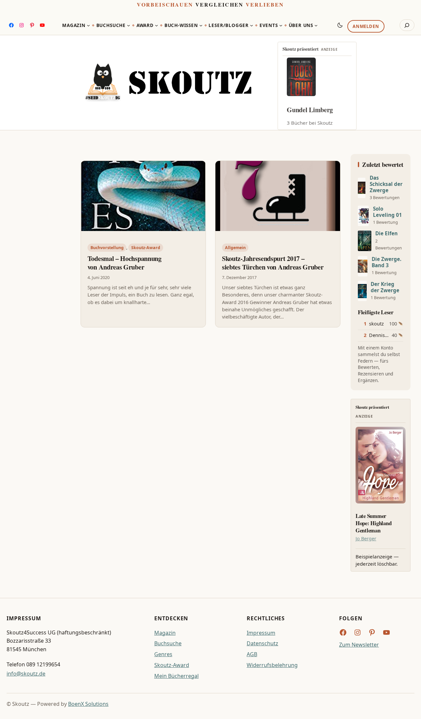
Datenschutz (262, 643)
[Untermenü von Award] (156, 25)
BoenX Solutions (88, 703)
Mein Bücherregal (176, 676)
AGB (252, 654)
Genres (163, 654)
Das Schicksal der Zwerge (386, 184)
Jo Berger (366, 538)
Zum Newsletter (359, 644)
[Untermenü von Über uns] (316, 25)
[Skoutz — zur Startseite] (168, 82)
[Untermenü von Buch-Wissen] (201, 25)
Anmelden (366, 27)
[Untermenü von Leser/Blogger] (251, 25)
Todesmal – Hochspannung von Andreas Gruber (124, 262)
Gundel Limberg (310, 110)
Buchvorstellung (107, 247)
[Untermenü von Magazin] (88, 25)
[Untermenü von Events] (281, 25)
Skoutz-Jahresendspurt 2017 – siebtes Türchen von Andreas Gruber (273, 262)
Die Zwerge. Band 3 (386, 262)
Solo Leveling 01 (387, 212)
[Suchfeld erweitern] (407, 25)
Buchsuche (168, 643)
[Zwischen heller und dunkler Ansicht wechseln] (340, 25)
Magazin (165, 632)
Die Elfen (386, 233)
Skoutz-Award (145, 247)
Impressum (261, 632)
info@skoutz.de (26, 673)
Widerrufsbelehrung (272, 665)
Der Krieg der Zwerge (385, 287)
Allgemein (235, 247)
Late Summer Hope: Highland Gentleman (373, 523)
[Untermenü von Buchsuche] (128, 25)
